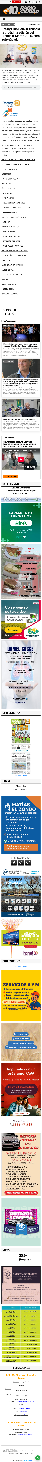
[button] (10, 2)
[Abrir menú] (4, 19)
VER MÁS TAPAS (21, 775)
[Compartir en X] (9, 314)
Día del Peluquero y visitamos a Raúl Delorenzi (19, 419)
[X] (26, 2)
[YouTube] (39, 2)
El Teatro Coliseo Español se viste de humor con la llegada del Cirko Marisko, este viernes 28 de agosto (20, 345)
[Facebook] (29, 2)
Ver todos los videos (10, 476)
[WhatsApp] (22, 2)
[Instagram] (32, 2)
